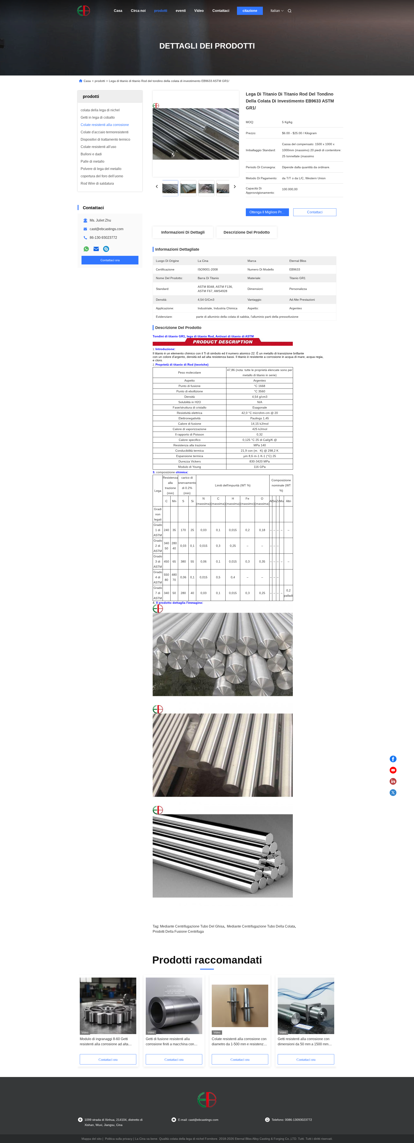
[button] (85, 1016)
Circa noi (138, 11)
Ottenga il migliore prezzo (269, 212)
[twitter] (393, 793)
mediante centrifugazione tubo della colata (261, 926)
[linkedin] (393, 781)
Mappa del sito (92, 1138)
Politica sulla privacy (118, 1138)
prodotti (160, 11)
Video (199, 11)
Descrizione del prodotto (247, 232)
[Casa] (84, 10)
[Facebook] (393, 759)
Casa (118, 11)
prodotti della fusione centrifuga (178, 931)
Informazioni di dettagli (183, 232)
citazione (250, 11)
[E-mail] (96, 248)
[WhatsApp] (86, 248)
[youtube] (393, 770)
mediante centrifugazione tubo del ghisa (192, 926)
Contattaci (220, 11)
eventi (181, 11)
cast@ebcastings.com (106, 229)
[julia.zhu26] (106, 248)
